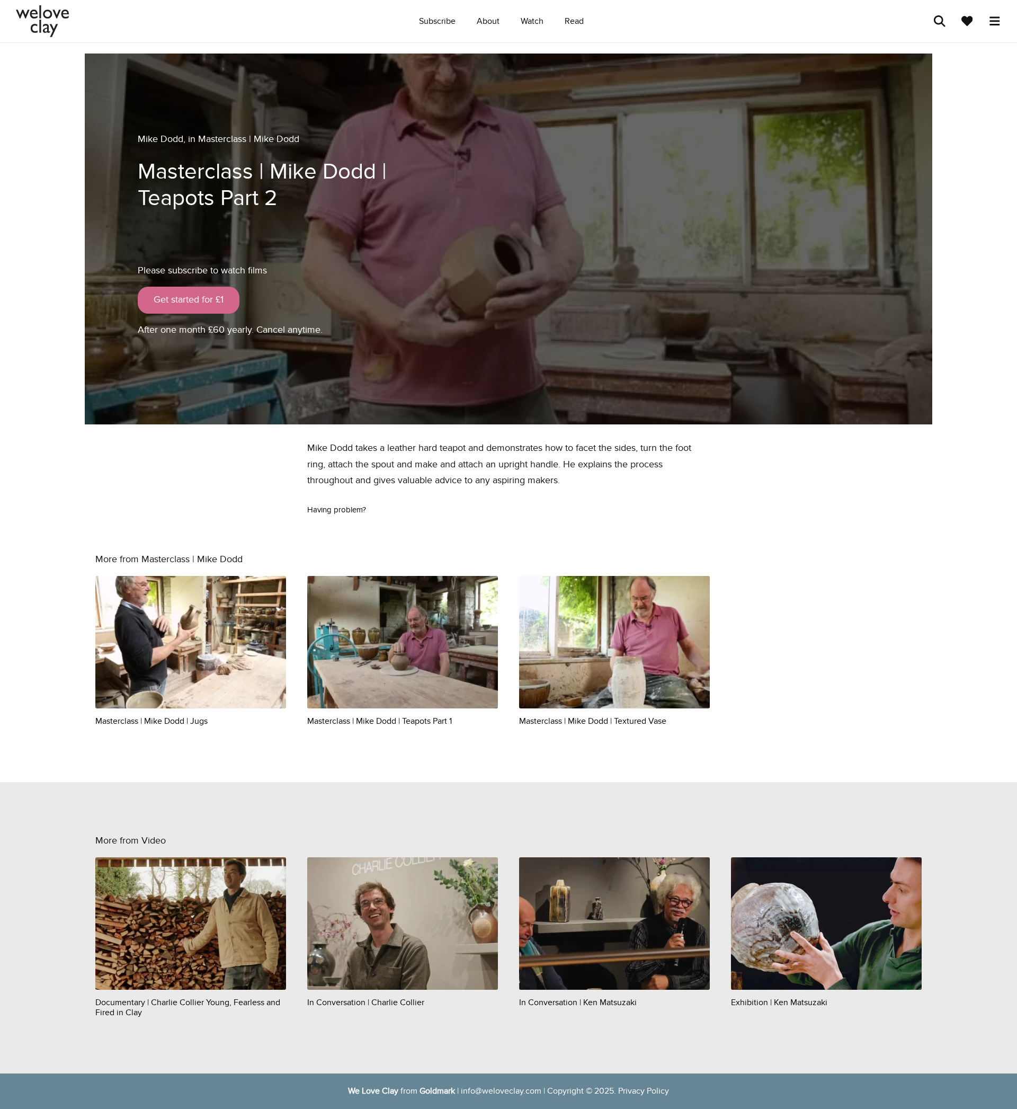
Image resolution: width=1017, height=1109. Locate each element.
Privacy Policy (643, 1091)
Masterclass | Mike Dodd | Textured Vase (592, 721)
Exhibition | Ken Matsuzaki (779, 1002)
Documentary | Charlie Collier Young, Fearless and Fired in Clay (187, 1007)
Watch (532, 21)
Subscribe (437, 21)
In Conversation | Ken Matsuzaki (578, 1002)
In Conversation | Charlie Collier (365, 1002)
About (488, 21)
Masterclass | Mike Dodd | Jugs (151, 721)
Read (574, 21)
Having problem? (336, 509)
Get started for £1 (189, 299)
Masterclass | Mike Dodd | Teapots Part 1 (379, 721)
